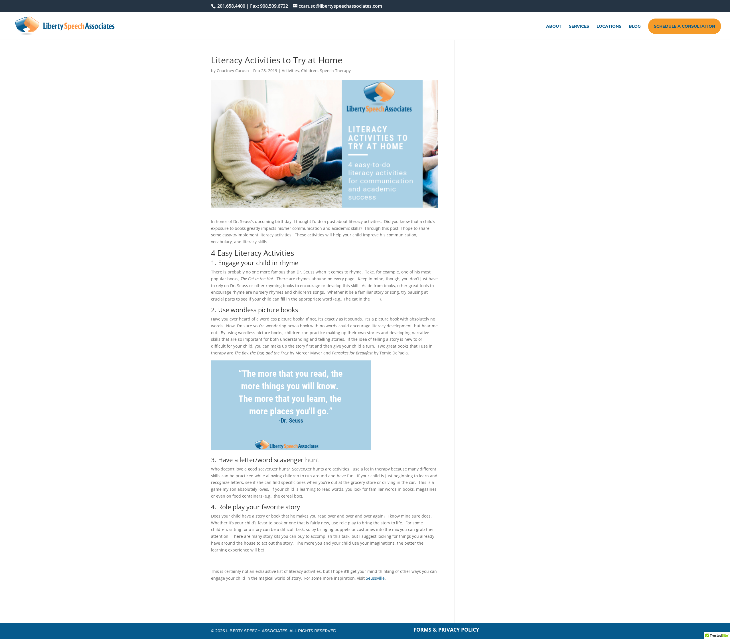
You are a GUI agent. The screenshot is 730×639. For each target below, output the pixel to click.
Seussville (375, 578)
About (553, 26)
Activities (290, 70)
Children (309, 70)
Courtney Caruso (233, 70)
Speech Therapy (335, 70)
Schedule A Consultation (684, 26)
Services (579, 26)
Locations (609, 26)
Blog (635, 26)
